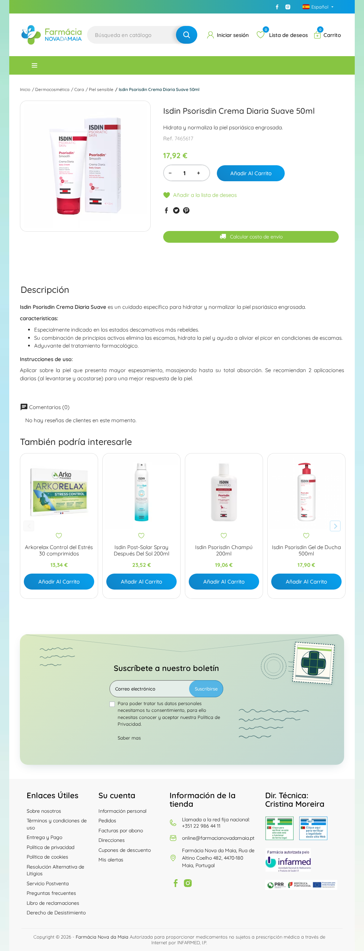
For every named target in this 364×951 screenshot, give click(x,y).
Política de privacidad (50, 847)
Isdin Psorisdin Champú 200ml (224, 550)
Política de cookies (47, 857)
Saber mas (129, 738)
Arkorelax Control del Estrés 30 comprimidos (59, 550)
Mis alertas (110, 859)
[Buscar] (186, 35)
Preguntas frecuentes (51, 893)
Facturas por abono (120, 830)
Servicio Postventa (48, 883)
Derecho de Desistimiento (56, 912)
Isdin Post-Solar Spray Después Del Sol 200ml (141, 550)
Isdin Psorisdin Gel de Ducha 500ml (306, 550)
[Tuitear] (176, 210)
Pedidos (107, 820)
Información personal (122, 811)
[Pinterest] (186, 210)
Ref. (168, 138)
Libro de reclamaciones (53, 903)
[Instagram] (288, 7)
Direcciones (111, 840)
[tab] (45, 289)
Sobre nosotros (44, 811)
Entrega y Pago (44, 837)
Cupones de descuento (124, 850)
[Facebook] (277, 7)
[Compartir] (166, 210)
